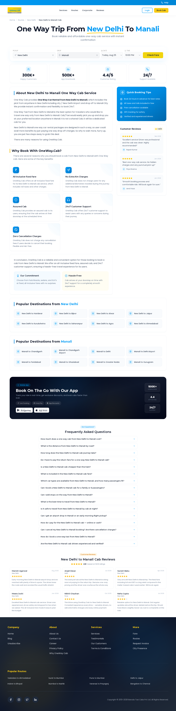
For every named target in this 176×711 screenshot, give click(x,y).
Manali (66, 341)
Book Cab (161, 10)
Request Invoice (141, 643)
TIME (128, 51)
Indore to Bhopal (15, 683)
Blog (10, 638)
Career (53, 643)
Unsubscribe (14, 643)
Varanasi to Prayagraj (99, 683)
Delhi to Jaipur (137, 678)
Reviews (100, 10)
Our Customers (99, 643)
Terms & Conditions (101, 648)
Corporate (87, 10)
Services (63, 10)
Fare (135, 633)
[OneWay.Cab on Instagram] (19, 700)
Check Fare (153, 55)
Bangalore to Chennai (140, 683)
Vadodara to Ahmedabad (19, 678)
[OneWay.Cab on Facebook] (11, 700)
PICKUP (15, 51)
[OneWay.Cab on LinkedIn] (35, 700)
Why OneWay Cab (58, 653)
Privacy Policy (56, 648)
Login (147, 10)
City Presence (140, 648)
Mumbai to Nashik (57, 683)
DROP (59, 51)
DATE (105, 51)
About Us (53, 633)
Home (12, 20)
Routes (74, 10)
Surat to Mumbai (56, 678)
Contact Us (55, 638)
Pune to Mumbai (97, 678)
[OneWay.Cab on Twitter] (27, 700)
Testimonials (97, 638)
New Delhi (31, 20)
